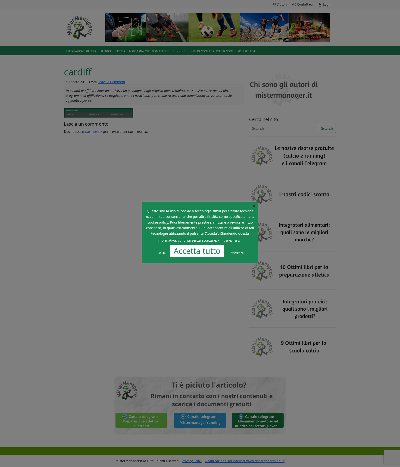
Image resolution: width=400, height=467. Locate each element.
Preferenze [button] (236, 253)
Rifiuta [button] (162, 253)
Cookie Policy (232, 240)
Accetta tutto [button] (197, 251)
